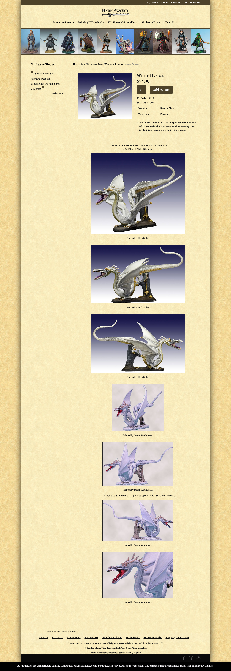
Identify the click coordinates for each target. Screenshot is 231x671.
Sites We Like (91, 637)
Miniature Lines (62, 22)
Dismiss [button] (209, 665)
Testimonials (133, 637)
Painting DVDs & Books (91, 22)
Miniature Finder (151, 22)
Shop (83, 64)
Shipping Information (177, 637)
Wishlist (164, 3)
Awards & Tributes (112, 637)
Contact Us (57, 637)
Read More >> (58, 93)
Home (76, 64)
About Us (170, 22)
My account (152, 3)
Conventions (74, 637)
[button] (147, 98)
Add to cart (161, 90)
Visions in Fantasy (114, 64)
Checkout (175, 3)
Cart (185, 3)
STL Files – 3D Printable (121, 22)
